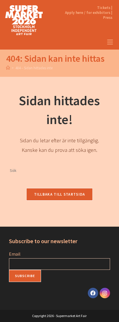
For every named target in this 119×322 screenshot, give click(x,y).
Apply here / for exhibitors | (88, 12)
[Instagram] (105, 293)
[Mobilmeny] (110, 42)
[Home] (8, 68)
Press (107, 17)
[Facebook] (93, 293)
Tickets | (104, 7)
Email (15, 254)
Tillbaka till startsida (59, 194)
